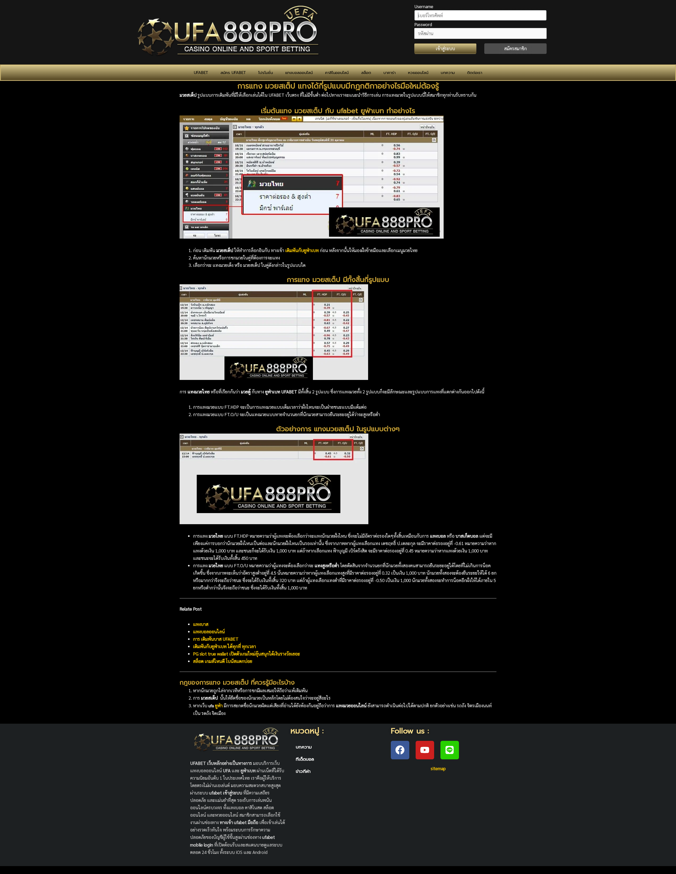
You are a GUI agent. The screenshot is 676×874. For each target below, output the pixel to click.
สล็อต (366, 73)
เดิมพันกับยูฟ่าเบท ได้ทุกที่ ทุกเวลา (224, 646)
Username (423, 6)
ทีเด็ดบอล (305, 759)
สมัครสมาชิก (515, 48)
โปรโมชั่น (265, 73)
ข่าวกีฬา (303, 771)
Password (423, 24)
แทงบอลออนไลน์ (299, 73)
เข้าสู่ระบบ (445, 48)
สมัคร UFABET (233, 73)
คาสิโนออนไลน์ (337, 73)
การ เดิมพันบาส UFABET (215, 639)
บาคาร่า (389, 73)
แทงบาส (200, 624)
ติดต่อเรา (474, 73)
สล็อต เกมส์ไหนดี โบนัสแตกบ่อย (222, 661)
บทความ (448, 73)
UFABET (201, 73)
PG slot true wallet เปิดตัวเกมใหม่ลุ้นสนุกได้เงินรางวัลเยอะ (246, 654)
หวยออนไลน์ (418, 73)
